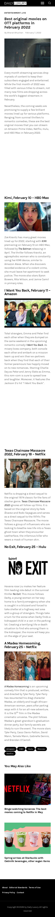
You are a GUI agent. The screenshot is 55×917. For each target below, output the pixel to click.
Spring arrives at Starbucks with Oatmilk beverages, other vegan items (27, 859)
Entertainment (12, 13)
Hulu (30, 749)
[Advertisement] (27, 164)
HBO (21, 749)
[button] (27, 53)
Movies (41, 749)
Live (24, 13)
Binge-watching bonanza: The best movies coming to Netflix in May (25, 810)
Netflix (9, 753)
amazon (10, 749)
